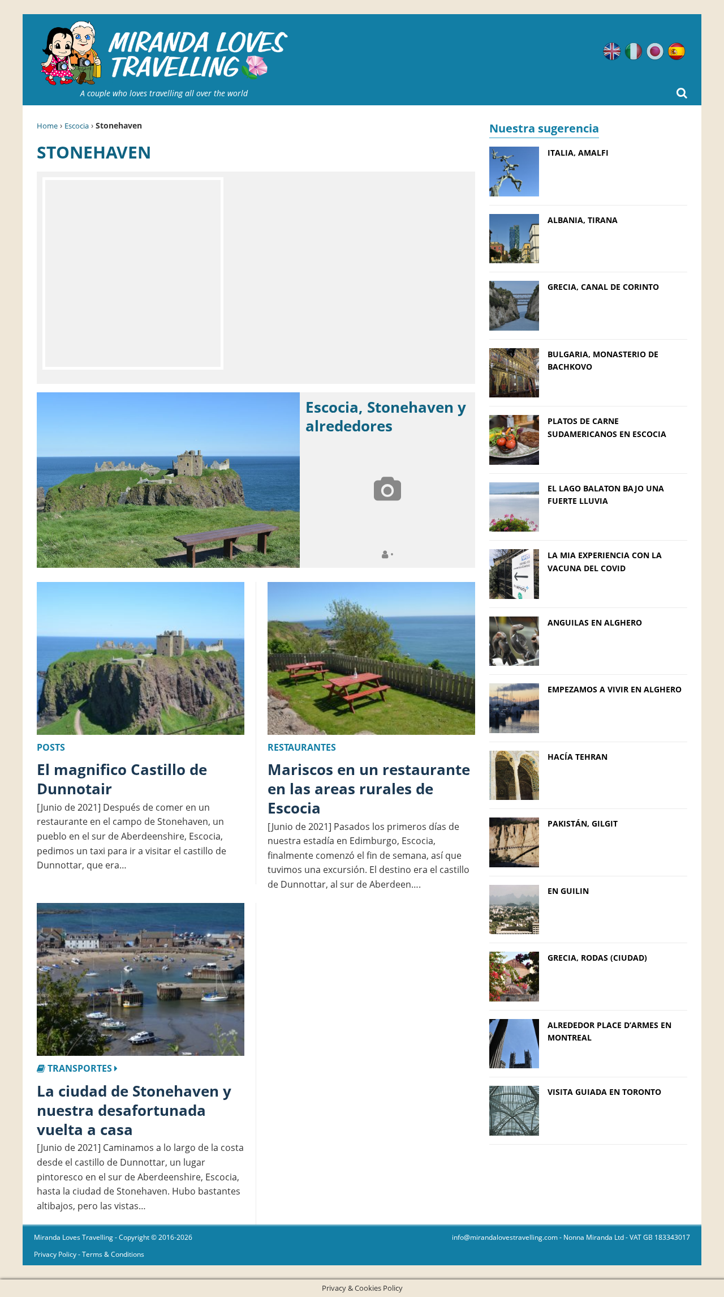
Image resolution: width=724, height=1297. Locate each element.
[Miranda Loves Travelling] (164, 53)
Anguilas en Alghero (595, 622)
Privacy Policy (55, 1254)
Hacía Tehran (577, 756)
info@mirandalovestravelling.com (505, 1237)
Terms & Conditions (113, 1254)
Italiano (633, 51)
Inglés (612, 51)
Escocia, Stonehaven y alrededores (385, 416)
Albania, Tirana (583, 220)
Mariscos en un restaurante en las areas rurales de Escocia (369, 788)
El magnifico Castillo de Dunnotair (122, 779)
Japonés (655, 51)
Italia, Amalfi (578, 152)
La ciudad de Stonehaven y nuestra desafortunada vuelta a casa (134, 1110)
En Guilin (568, 890)
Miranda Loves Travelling (73, 1237)
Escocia (76, 126)
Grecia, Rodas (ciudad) (597, 957)
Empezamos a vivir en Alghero (615, 689)
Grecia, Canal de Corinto (603, 286)
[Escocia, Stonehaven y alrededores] (168, 480)
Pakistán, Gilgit (583, 823)
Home (47, 126)
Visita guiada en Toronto (604, 1091)
